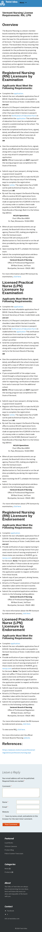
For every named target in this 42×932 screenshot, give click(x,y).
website (27, 738)
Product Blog (9, 850)
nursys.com (6, 558)
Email (5, 807)
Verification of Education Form (24, 115)
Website (5, 812)
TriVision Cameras (11, 846)
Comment (7, 786)
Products (8, 872)
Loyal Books (9, 843)
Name (5, 802)
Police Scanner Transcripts (14, 853)
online (12, 185)
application (18, 93)
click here (17, 276)
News (7, 868)
